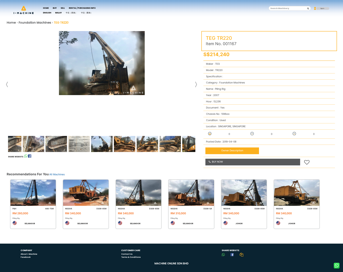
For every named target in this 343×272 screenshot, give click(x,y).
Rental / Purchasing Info (82, 8)
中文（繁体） (86, 12)
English (47, 12)
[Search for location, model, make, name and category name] (308, 8)
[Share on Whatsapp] (25, 156)
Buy (55, 8)
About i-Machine (29, 254)
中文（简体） (71, 12)
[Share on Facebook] (232, 254)
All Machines (57, 174)
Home (46, 8)
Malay (58, 12)
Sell (63, 8)
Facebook (26, 257)
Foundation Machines (35, 22)
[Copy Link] (241, 254)
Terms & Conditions (131, 257)
